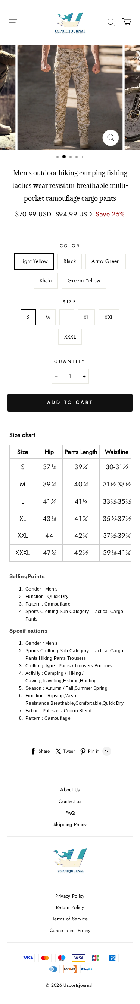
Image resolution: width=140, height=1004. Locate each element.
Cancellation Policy (70, 930)
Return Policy (70, 907)
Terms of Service (70, 918)
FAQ (70, 812)
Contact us (70, 801)
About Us (70, 789)
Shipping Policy (70, 824)
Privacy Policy (70, 896)
